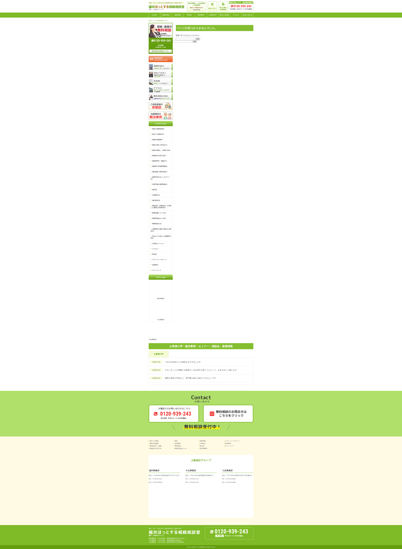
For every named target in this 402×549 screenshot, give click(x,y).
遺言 (176, 441)
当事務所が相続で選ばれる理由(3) (161, 230)
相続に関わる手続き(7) (159, 145)
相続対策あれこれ (181, 448)
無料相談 (203, 441)
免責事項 (155, 265)
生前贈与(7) (156, 195)
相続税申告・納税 (155, 446)
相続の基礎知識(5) (158, 129)
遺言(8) (154, 189)
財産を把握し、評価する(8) (161, 150)
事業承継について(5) (159, 213)
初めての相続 (154, 441)
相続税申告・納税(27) (159, 161)
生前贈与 (178, 443)
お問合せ (203, 443)
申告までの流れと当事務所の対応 (161, 237)
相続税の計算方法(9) (159, 155)
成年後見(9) (156, 200)
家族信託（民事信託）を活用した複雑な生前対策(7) (161, 206)
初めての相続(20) (158, 134)
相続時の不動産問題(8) (159, 166)
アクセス (155, 249)
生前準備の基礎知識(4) (159, 184)
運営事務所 (203, 448)
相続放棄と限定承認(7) (159, 172)
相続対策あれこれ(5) (159, 218)
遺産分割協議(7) (157, 139)
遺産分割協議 (154, 443)
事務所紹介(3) (156, 223)
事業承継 (178, 446)
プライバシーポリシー (159, 259)
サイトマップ (156, 270)
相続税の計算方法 (155, 448)
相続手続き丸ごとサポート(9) (160, 178)
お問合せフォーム (158, 243)
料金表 (154, 254)
